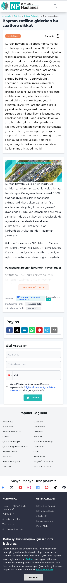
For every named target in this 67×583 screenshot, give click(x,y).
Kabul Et (33, 577)
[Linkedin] (38, 487)
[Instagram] (29, 487)
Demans (7, 466)
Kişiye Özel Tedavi (43, 461)
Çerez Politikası (44, 569)
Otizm (5, 436)
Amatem (7, 456)
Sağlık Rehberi (17, 16)
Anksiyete (7, 421)
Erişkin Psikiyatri (11, 461)
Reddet (29, 559)
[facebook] (9, 330)
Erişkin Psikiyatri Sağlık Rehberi (31, 16)
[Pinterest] (46, 487)
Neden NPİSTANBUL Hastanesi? (14, 507)
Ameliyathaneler (11, 519)
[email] (54, 330)
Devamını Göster (31, 287)
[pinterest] (39, 330)
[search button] (55, 6)
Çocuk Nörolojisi (11, 441)
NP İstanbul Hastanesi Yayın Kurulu (28, 298)
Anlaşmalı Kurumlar (12, 529)
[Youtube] (20, 487)
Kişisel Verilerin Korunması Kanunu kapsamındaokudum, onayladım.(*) (32, 387)
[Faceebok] (3, 487)
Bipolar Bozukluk (11, 431)
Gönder (35, 397)
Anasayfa (6, 16)
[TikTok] (55, 487)
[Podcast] (64, 487)
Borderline (39, 456)
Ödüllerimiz (8, 514)
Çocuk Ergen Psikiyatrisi (15, 446)
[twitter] (17, 330)
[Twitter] (12, 487)
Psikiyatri (38, 431)
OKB (36, 451)
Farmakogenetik (45, 520)
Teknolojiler (8, 524)
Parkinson (39, 446)
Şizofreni (38, 421)
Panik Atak (42, 525)
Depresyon (39, 426)
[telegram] (47, 330)
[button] (9, 375)
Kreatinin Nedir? (42, 466)
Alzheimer (8, 426)
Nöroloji (38, 436)
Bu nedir (50, 36)
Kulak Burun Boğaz (44, 441)
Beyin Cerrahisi (10, 451)
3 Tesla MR (42, 515)
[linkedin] (24, 330)
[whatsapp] (32, 330)
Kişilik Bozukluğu (45, 511)
